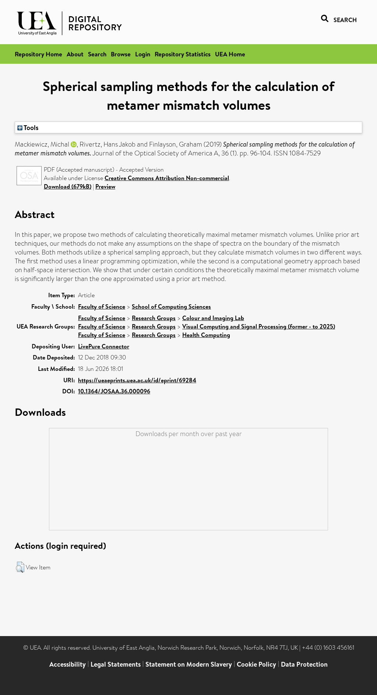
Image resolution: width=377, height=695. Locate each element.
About (75, 54)
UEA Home (230, 54)
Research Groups (154, 318)
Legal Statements (116, 664)
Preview (105, 186)
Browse (121, 54)
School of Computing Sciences (171, 306)
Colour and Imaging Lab (213, 318)
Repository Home (38, 54)
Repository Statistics (183, 54)
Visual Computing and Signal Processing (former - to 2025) (258, 326)
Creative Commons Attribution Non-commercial (167, 178)
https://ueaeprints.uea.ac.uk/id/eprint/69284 (137, 380)
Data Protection (304, 664)
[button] (20, 567)
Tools (30, 127)
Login (142, 54)
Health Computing (206, 335)
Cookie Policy (256, 664)
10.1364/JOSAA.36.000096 (114, 391)
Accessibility (67, 664)
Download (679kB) (67, 186)
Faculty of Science (101, 306)
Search (97, 54)
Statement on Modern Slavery (188, 664)
